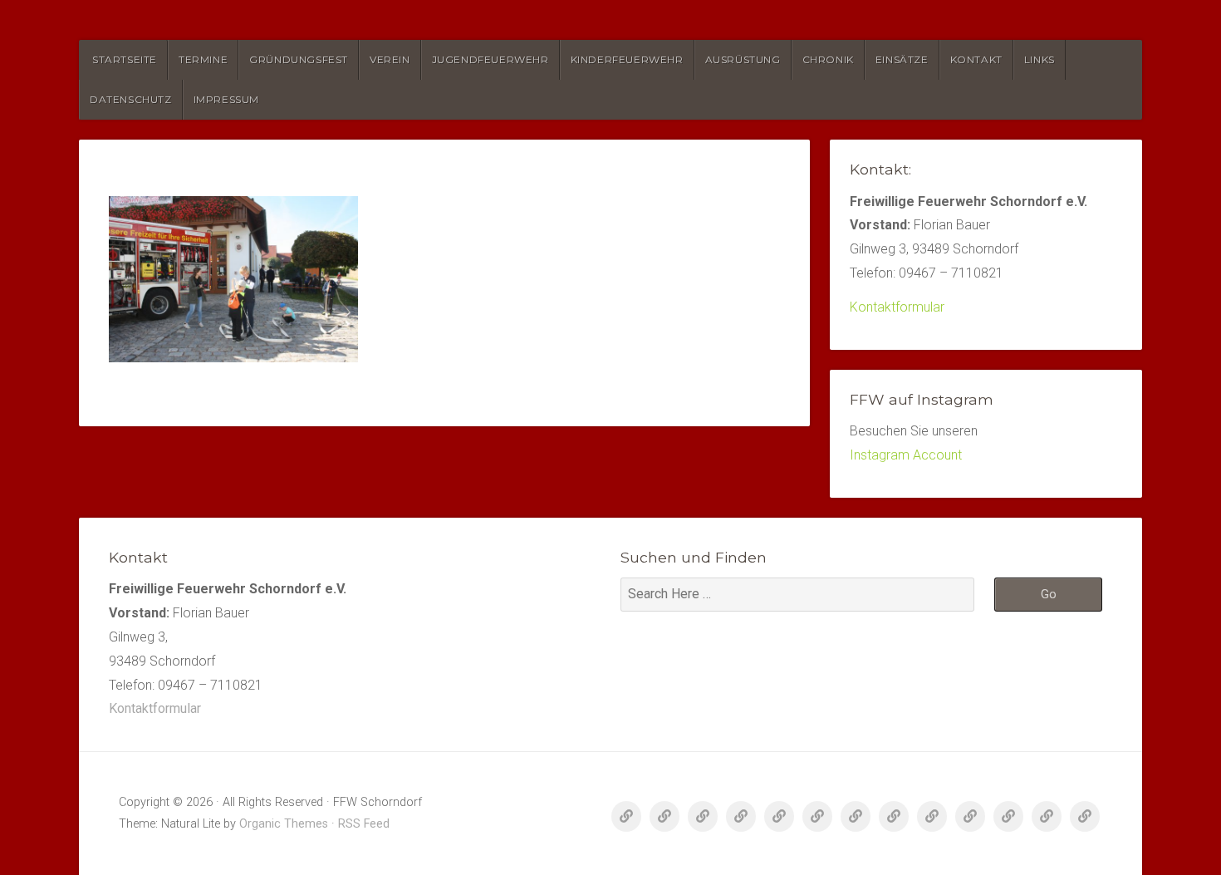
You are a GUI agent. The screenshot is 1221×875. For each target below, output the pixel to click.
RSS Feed (364, 824)
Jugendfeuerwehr (490, 59)
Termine (203, 59)
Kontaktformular (897, 307)
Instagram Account (906, 455)
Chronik (828, 59)
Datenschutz (131, 99)
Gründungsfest (298, 59)
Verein (390, 59)
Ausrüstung (743, 59)
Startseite (124, 59)
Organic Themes (283, 824)
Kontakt (976, 59)
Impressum (226, 99)
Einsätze (902, 59)
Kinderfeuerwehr (627, 59)
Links (1039, 59)
